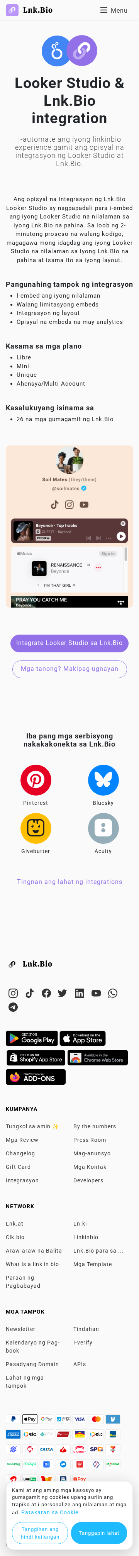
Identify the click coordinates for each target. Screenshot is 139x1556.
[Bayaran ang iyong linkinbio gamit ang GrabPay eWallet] (14, 1466)
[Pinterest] (36, 780)
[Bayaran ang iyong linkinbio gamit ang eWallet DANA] (64, 1466)
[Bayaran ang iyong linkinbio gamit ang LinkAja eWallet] (80, 1466)
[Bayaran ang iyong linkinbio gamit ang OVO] (97, 1466)
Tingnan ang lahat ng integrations (69, 882)
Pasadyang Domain (32, 1364)
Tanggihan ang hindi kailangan (40, 1533)
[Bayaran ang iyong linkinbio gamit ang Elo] (30, 1436)
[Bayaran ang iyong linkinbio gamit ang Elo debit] (97, 1436)
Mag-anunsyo (92, 1153)
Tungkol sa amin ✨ (32, 1126)
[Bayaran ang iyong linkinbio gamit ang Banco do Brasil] (14, 1451)
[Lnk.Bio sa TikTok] (30, 995)
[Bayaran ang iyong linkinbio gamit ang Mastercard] (97, 1421)
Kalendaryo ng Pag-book (33, 1346)
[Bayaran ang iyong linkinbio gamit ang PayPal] (14, 1421)
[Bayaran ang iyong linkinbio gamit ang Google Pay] (47, 1421)
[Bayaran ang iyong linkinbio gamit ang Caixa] (47, 1451)
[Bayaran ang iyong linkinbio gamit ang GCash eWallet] (47, 1466)
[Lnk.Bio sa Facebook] (47, 995)
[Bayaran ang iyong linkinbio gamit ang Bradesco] (30, 1451)
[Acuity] (103, 828)
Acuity (103, 851)
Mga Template (92, 1264)
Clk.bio (15, 1237)
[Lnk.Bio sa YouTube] (97, 995)
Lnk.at (15, 1224)
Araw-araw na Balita (34, 1251)
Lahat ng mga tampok (25, 1382)
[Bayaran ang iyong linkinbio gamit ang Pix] (47, 1436)
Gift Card (18, 1167)
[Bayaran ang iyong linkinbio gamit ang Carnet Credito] (80, 1451)
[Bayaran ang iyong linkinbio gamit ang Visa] (80, 1421)
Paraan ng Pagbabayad (23, 1282)
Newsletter (21, 1329)
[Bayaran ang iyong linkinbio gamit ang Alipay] (64, 1421)
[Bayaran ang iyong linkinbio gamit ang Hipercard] (64, 1436)
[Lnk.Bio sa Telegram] (13, 1009)
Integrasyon (22, 1180)
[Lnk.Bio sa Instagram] (14, 995)
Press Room (89, 1140)
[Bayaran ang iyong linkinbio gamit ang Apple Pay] (30, 1421)
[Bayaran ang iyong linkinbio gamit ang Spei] (97, 1451)
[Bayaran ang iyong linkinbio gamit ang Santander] (64, 1451)
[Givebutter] (36, 828)
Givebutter (35, 851)
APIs (79, 1364)
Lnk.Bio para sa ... (98, 1251)
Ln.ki (80, 1224)
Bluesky (103, 803)
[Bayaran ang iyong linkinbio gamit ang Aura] (80, 1436)
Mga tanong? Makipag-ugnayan (70, 668)
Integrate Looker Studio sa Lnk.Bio (69, 643)
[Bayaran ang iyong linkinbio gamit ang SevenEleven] (112, 1451)
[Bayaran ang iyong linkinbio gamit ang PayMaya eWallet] (30, 1466)
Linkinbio (85, 1237)
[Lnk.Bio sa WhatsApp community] (113, 995)
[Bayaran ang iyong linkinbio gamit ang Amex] (14, 1436)
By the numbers (94, 1126)
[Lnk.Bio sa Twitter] (64, 995)
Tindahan (86, 1329)
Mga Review (22, 1140)
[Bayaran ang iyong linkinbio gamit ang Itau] (112, 1436)
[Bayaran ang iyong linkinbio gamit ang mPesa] (112, 1466)
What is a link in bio (32, 1264)
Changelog (20, 1153)
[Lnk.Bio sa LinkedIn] (80, 995)
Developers (88, 1180)
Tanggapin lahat (99, 1533)
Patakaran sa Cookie (49, 1512)
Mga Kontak (90, 1167)
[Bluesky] (103, 780)
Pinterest (35, 803)
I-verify (83, 1342)
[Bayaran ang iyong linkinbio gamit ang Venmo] (112, 1421)
